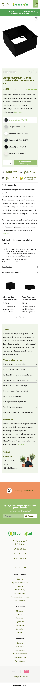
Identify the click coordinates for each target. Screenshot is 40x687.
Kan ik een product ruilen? (12, 396)
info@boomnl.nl (12, 468)
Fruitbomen (20, 618)
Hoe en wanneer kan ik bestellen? (14, 364)
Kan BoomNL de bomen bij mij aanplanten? (18, 375)
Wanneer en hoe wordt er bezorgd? (15, 385)
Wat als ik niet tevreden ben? (13, 407)
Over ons (20, 579)
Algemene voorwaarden (20, 582)
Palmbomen (20, 625)
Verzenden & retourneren (20, 597)
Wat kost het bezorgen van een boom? (16, 380)
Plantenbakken (20, 661)
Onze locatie (20, 647)
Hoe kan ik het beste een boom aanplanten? (18, 412)
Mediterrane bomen (20, 654)
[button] (18, 317)
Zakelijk (20, 643)
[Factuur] (20, 671)
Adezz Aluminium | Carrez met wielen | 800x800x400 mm (29, 299)
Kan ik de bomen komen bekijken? (14, 369)
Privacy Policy (20, 590)
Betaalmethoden (20, 593)
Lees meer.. (18, 112)
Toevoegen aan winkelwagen (25, 162)
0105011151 (5, 234)
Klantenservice (20, 600)
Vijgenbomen (20, 622)
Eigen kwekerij (20, 650)
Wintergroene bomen (20, 657)
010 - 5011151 (11, 460)
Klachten (20, 586)
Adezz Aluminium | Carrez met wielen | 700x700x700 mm (10, 299)
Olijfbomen (20, 611)
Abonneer (31, 516)
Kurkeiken (20, 615)
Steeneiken (20, 629)
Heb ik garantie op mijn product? (14, 402)
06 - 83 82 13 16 (12, 464)
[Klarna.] (26, 671)
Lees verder (21, 444)
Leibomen (20, 632)
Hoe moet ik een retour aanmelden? (15, 391)
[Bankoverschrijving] (13, 671)
